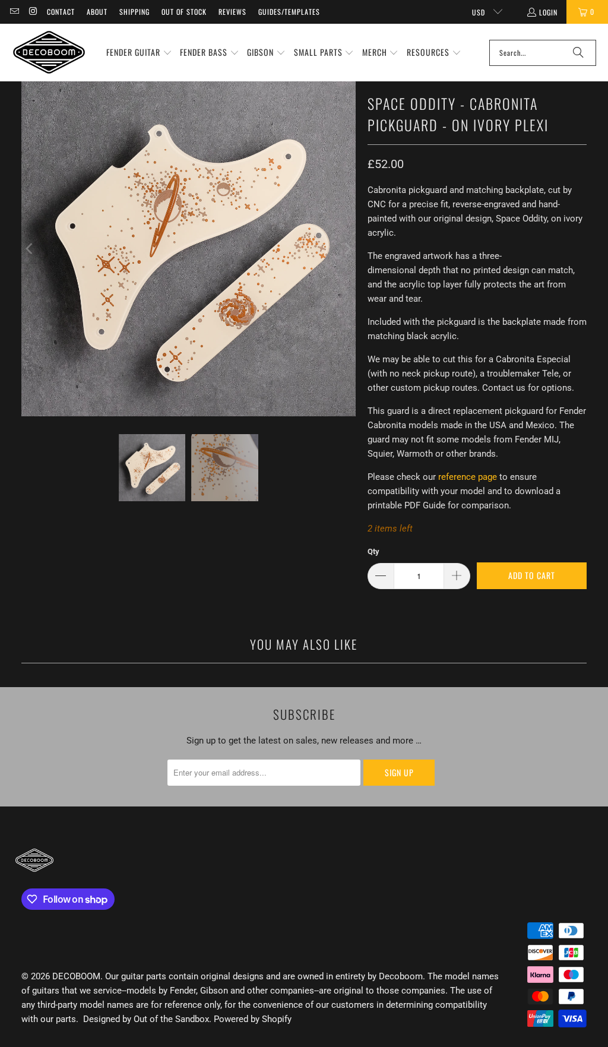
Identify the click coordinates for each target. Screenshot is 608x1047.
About (97, 12)
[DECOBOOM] (49, 52)
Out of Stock (184, 12)
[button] (139, 53)
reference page (467, 477)
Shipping (134, 12)
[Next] (346, 248)
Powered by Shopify (253, 1019)
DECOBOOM (76, 976)
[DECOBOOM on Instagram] (32, 12)
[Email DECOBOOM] (14, 12)
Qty (373, 551)
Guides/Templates (289, 12)
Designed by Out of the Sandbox (146, 1019)
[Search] (578, 53)
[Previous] (30, 248)
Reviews (232, 12)
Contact (61, 12)
